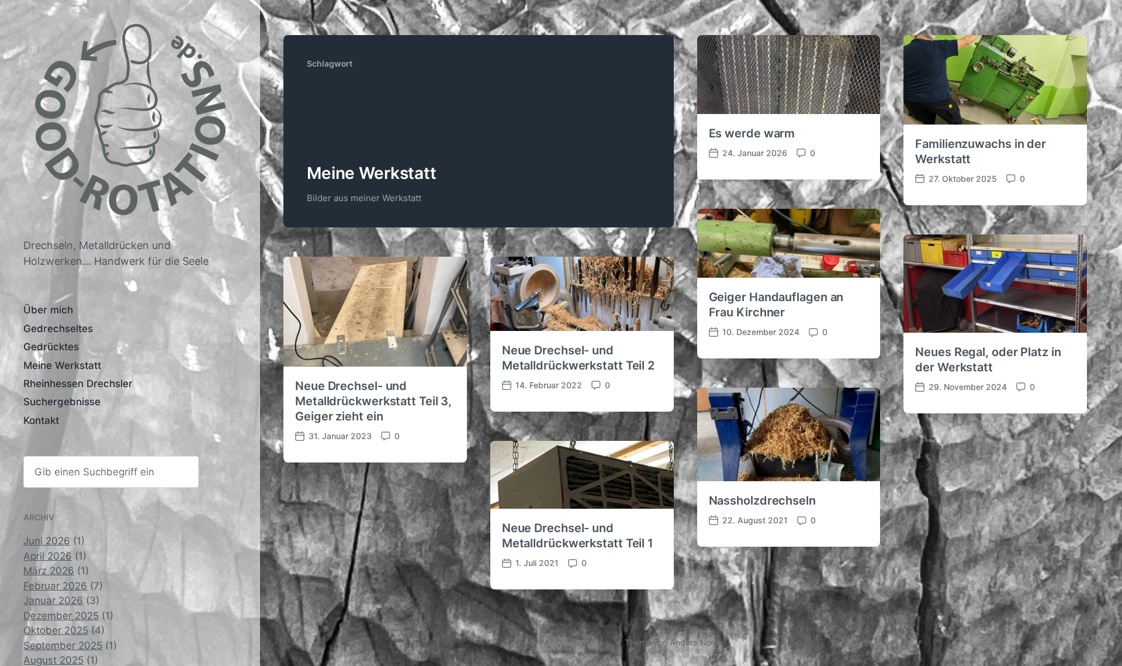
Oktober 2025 (55, 630)
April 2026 (47, 556)
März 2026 (48, 571)
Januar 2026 (53, 600)
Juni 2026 (46, 541)
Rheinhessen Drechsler (78, 383)
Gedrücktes (51, 347)
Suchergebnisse (62, 402)
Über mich (48, 310)
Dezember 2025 (61, 616)
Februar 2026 (55, 586)
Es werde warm (752, 133)
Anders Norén (696, 642)
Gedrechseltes (58, 328)
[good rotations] (130, 124)
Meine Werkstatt (62, 365)
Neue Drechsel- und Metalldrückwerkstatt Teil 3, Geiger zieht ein (373, 401)
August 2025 (53, 660)
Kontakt (41, 420)
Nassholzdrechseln (762, 501)
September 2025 (62, 645)
